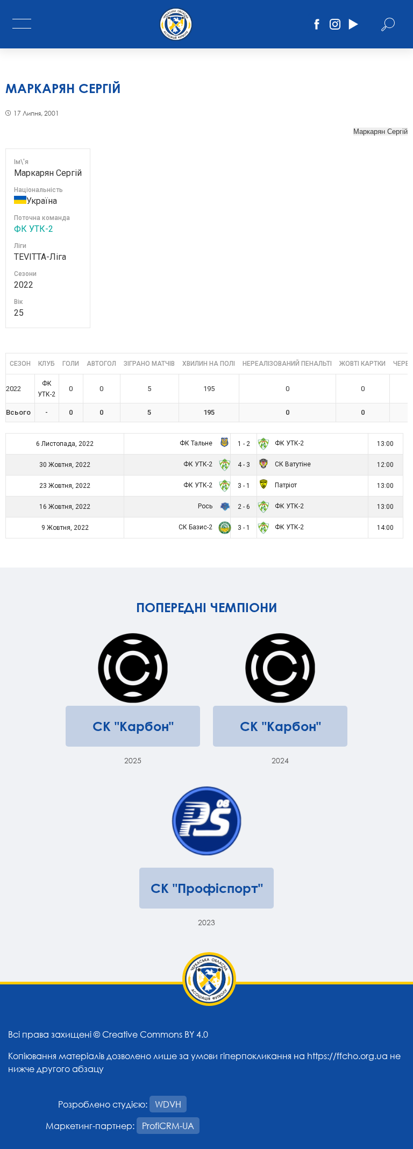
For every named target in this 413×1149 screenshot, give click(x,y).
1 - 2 (244, 444)
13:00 (385, 444)
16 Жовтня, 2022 (64, 506)
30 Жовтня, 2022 (64, 465)
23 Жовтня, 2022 (64, 486)
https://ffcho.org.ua (347, 1055)
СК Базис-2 (196, 527)
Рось (206, 506)
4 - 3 (244, 465)
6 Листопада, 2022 (65, 444)
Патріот (285, 485)
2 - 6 (244, 506)
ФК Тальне (197, 443)
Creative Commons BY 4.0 (155, 1034)
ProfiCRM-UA (168, 1125)
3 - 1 (244, 486)
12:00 (385, 465)
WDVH (168, 1104)
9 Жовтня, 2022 (65, 527)
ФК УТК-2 (33, 229)
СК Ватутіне (292, 464)
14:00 (385, 527)
